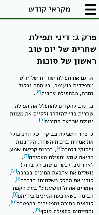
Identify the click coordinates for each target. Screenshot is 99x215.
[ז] (15, 194)
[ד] (26, 155)
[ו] (18, 178)
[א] (38, 91)
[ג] (59, 148)
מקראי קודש (49, 9)
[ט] (37, 209)
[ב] (42, 119)
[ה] (14, 171)
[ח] (13, 202)
